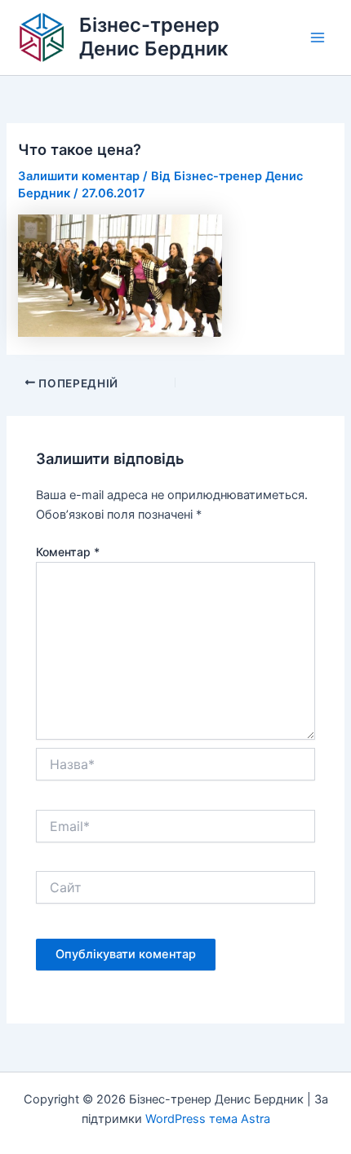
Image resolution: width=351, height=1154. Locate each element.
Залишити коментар (79, 176)
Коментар (68, 552)
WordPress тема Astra (207, 1119)
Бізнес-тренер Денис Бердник (154, 36)
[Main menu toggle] (317, 37)
